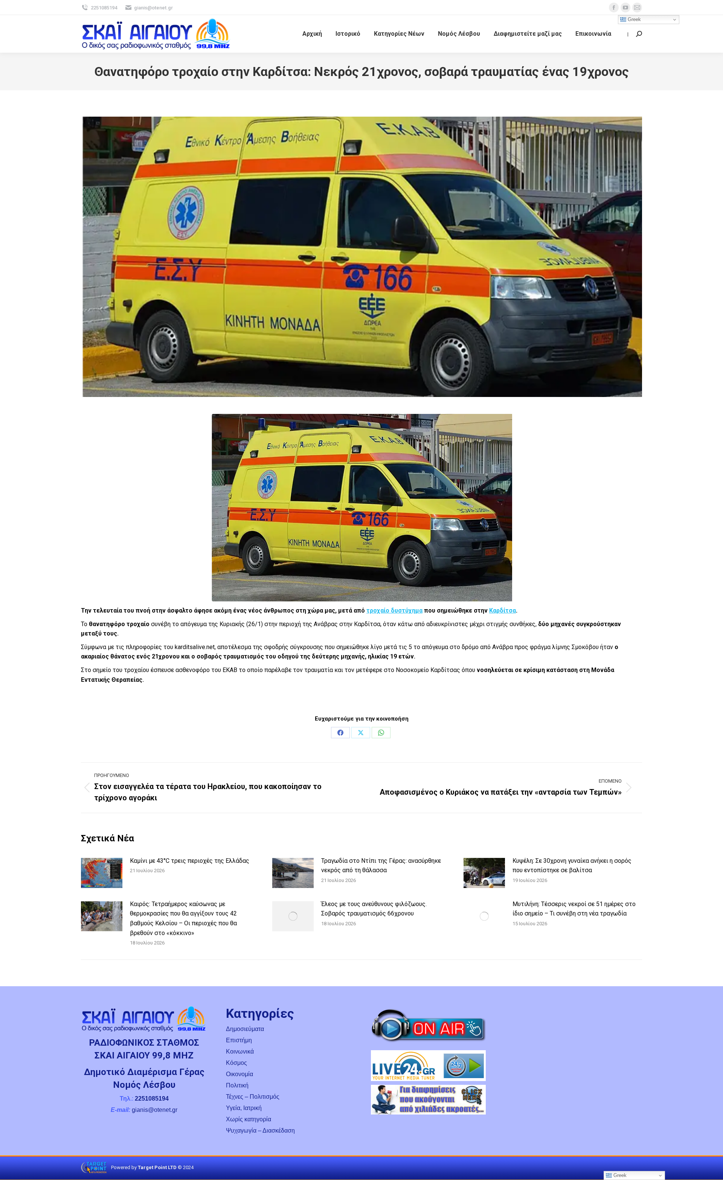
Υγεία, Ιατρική (244, 1108)
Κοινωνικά (240, 1051)
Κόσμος (236, 1063)
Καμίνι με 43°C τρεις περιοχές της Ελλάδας (189, 860)
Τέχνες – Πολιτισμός (252, 1096)
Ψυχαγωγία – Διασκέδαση (260, 1130)
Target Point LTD (157, 1167)
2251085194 (104, 8)
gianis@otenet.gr (153, 8)
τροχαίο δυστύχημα (394, 610)
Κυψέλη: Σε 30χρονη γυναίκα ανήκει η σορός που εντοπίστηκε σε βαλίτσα (572, 865)
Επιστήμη (239, 1040)
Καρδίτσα (502, 610)
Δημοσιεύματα (245, 1029)
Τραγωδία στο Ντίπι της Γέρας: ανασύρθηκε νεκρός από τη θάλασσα (381, 865)
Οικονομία (239, 1074)
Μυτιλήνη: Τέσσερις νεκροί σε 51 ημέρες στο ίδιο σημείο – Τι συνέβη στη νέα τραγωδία (574, 908)
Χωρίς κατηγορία (248, 1119)
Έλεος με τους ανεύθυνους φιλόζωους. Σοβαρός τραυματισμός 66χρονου (374, 908)
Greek (633, 19)
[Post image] (101, 873)
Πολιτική (237, 1085)
